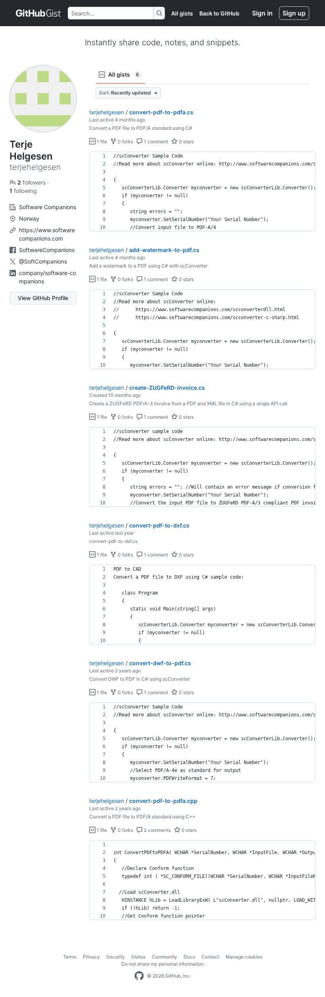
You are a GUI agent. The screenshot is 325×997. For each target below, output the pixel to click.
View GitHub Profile (43, 297)
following (23, 190)
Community (164, 957)
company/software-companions (47, 277)
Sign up (294, 13)
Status (138, 957)
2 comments (157, 830)
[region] (202, 191)
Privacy (91, 957)
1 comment (155, 141)
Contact (210, 957)
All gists (182, 13)
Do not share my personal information (162, 964)
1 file (101, 141)
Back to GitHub (219, 13)
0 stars (186, 141)
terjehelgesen (106, 112)
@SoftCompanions (43, 261)
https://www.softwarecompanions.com (47, 234)
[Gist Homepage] (38, 13)
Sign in (262, 13)
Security (115, 957)
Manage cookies (244, 957)
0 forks (125, 141)
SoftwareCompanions (47, 249)
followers (32, 182)
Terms (69, 957)
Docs (189, 957)
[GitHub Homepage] (139, 976)
